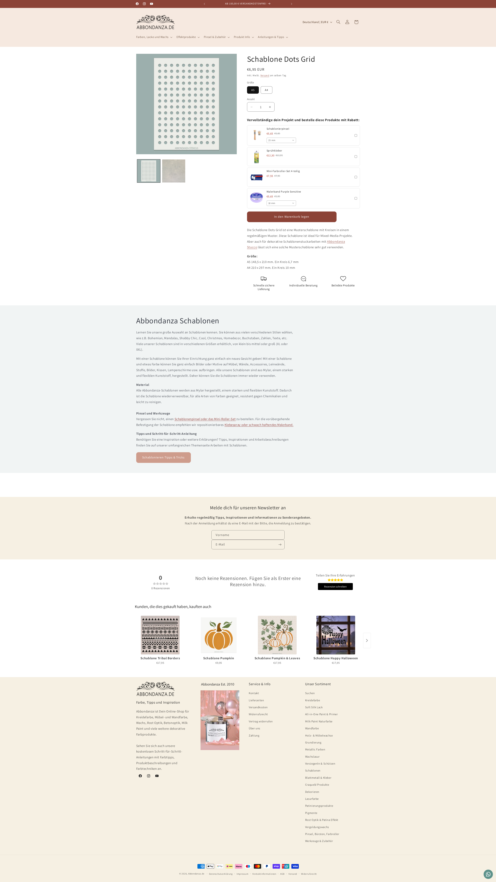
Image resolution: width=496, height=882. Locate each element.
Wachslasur (312, 756)
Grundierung (313, 742)
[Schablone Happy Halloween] (336, 635)
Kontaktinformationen (264, 873)
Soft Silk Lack (314, 707)
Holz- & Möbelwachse (319, 735)
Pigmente (311, 813)
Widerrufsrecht (258, 714)
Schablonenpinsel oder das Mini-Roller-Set (205, 419)
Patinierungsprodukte (319, 806)
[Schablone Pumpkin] (219, 635)
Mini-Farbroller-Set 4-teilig (283, 171)
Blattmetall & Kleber (318, 777)
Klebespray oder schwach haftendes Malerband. (259, 424)
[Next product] (367, 640)
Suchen (310, 693)
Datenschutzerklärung (221, 873)
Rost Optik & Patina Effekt (321, 820)
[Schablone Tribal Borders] (160, 635)
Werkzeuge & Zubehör (319, 841)
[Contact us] (488, 874)
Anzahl (251, 99)
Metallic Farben (315, 749)
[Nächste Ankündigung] (291, 4)
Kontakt (254, 693)
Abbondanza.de (196, 873)
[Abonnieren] (280, 544)
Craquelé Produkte (317, 784)
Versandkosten (258, 707)
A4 (266, 90)
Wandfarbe (312, 728)
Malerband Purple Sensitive (284, 191)
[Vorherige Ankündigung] (204, 4)
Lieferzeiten (256, 700)
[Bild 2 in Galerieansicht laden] (173, 170)
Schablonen (312, 770)
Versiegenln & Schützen (320, 763)
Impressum (243, 873)
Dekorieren (312, 792)
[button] (154, 37)
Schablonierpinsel (278, 128)
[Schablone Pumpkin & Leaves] (277, 635)
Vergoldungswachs (317, 827)
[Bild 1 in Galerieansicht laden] (148, 170)
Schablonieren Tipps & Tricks (163, 457)
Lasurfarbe (312, 799)
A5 (253, 90)
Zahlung (254, 735)
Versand (264, 75)
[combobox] (281, 140)
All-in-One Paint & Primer (321, 714)
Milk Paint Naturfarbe (318, 721)
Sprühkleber (274, 150)
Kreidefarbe (312, 700)
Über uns (254, 728)
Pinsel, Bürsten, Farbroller (322, 834)
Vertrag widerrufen (261, 721)
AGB (282, 873)
